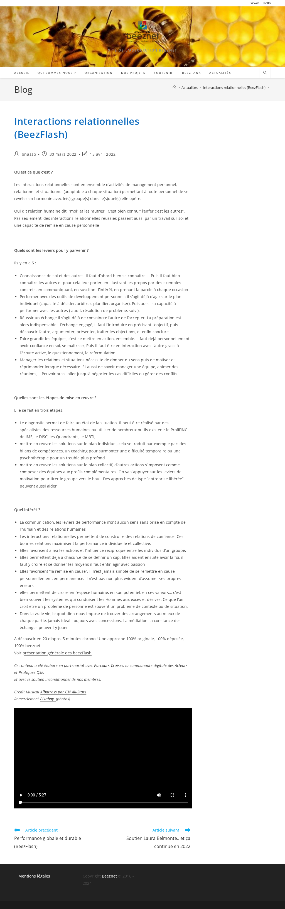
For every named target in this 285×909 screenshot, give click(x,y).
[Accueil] (174, 87)
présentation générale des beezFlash (57, 652)
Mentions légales (34, 876)
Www (254, 3)
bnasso (29, 154)
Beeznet (109, 876)
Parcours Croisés (108, 665)
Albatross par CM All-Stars (63, 691)
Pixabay (48, 698)
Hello (267, 3)
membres (92, 679)
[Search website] (265, 73)
